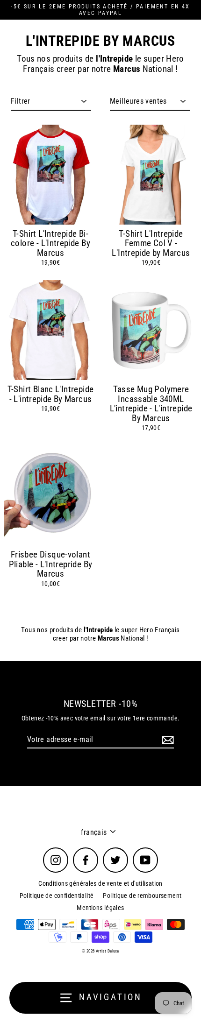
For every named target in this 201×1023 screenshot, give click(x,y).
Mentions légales (100, 907)
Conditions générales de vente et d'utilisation (100, 883)
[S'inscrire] (166, 739)
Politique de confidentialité (57, 895)
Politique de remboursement (142, 895)
